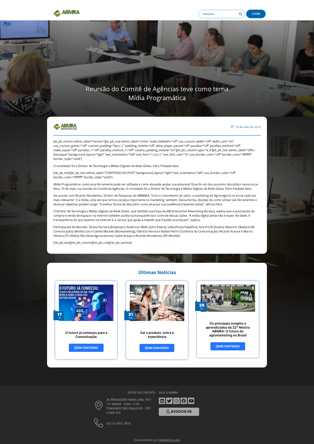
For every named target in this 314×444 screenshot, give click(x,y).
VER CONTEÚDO (87, 345)
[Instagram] (176, 398)
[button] (157, 442)
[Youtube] (191, 398)
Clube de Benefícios (211, 4)
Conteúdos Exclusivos (111, 4)
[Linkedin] (162, 398)
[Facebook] (184, 398)
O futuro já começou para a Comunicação (86, 332)
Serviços (137, 4)
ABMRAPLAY (154, 4)
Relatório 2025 (237, 4)
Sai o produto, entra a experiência (157, 332)
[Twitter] (169, 398)
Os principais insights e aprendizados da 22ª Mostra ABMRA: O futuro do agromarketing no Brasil (228, 326)
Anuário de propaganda (181, 4)
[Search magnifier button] (240, 14)
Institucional (87, 4)
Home (72, 4)
